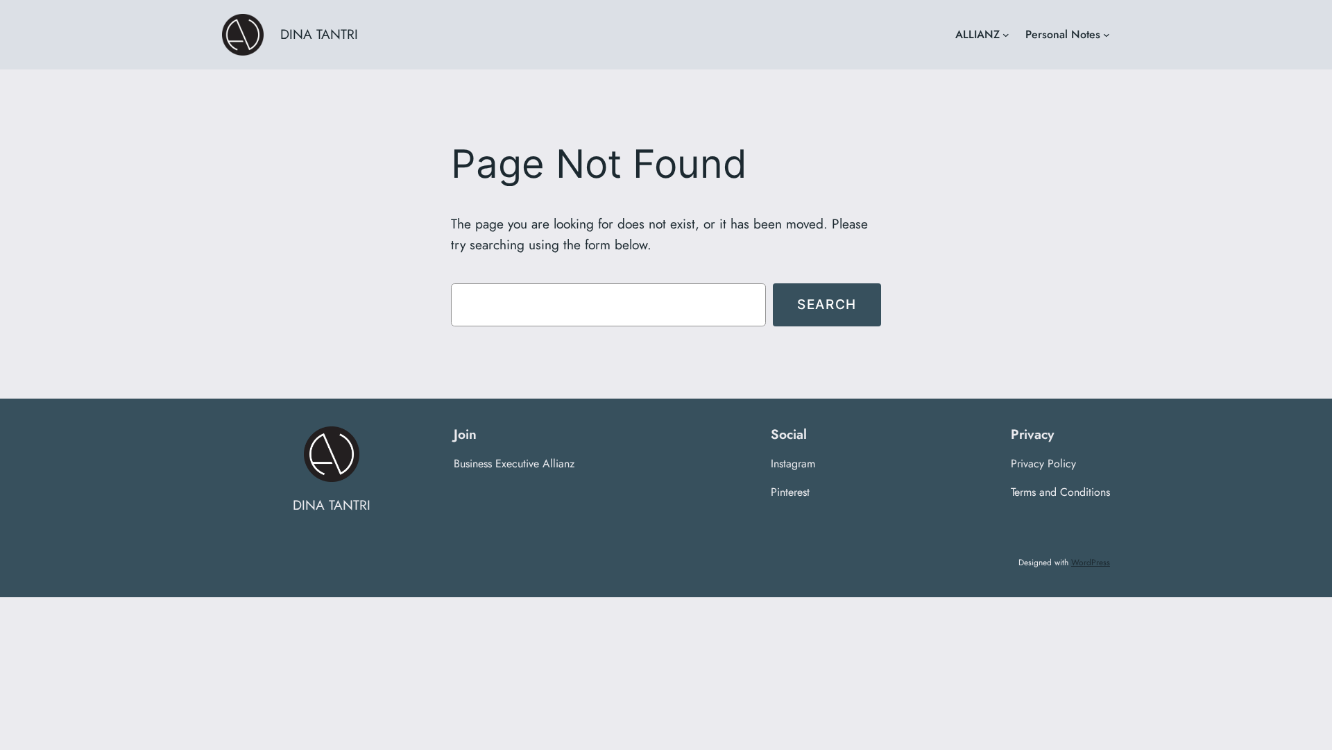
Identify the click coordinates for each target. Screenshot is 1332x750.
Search (827, 304)
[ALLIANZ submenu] (1005, 34)
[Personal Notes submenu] (1106, 34)
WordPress (1090, 562)
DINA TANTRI (319, 34)
